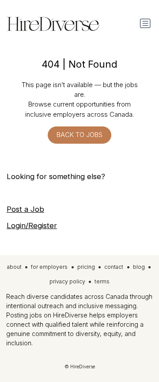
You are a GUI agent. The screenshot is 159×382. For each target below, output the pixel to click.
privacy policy (67, 281)
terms (102, 281)
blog (139, 267)
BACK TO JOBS (79, 135)
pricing (86, 267)
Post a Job (25, 209)
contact (113, 267)
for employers (49, 267)
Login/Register (32, 225)
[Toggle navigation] (145, 23)
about (14, 267)
